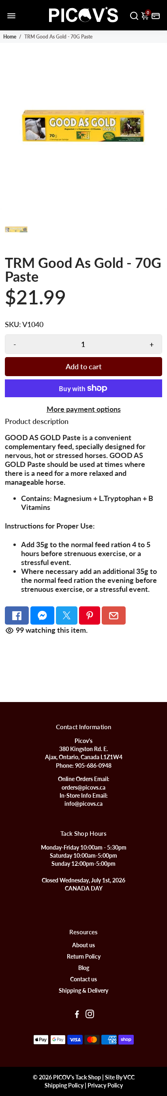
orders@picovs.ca (83, 787)
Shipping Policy (64, 1085)
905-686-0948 (93, 765)
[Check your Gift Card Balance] (156, 15)
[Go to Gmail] (114, 615)
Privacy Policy (105, 1085)
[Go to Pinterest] (90, 615)
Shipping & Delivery (83, 990)
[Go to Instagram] (90, 1015)
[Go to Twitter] (66, 615)
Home (9, 37)
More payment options (84, 409)
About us (83, 945)
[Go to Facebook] (17, 615)
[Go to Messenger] (42, 615)
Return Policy (84, 956)
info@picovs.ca (83, 804)
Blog (83, 968)
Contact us (83, 979)
